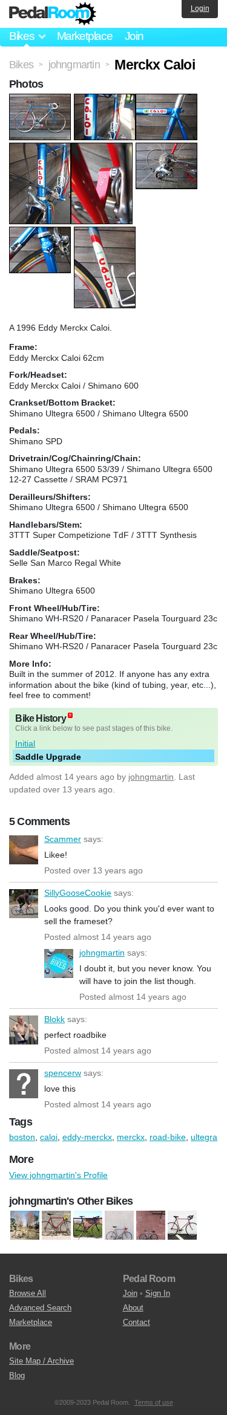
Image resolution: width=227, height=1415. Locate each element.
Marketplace (85, 36)
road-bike (168, 1137)
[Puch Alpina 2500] (182, 1225)
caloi (49, 1137)
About (133, 1307)
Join (134, 36)
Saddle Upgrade (48, 757)
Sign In (157, 1293)
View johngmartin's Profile (58, 1175)
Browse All (27, 1293)
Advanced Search (40, 1307)
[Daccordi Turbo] (56, 1225)
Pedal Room (52, 14)
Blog (17, 1375)
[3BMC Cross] (25, 1225)
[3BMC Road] (150, 1225)
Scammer (23, 849)
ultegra (204, 1137)
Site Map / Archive (41, 1360)
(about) (70, 715)
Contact (136, 1322)
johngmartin (151, 777)
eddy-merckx (87, 1137)
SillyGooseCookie (23, 903)
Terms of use (153, 1402)
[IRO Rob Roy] (88, 1225)
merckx (131, 1137)
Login (200, 8)
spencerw (23, 1083)
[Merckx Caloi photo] (41, 100)
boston (22, 1137)
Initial (25, 743)
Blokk (23, 1029)
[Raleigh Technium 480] (119, 1225)
